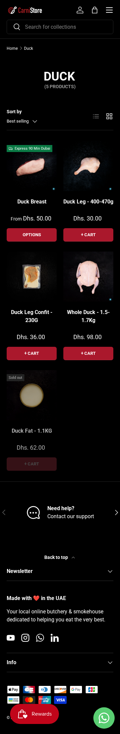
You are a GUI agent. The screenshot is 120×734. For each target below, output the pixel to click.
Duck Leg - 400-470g (88, 201)
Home (12, 48)
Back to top (56, 557)
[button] (94, 10)
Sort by (14, 111)
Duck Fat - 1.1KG (32, 431)
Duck (28, 48)
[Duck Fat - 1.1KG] (32, 395)
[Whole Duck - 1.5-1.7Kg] (88, 277)
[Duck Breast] (32, 166)
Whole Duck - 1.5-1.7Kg (88, 316)
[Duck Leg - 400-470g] (88, 166)
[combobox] (60, 27)
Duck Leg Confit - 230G (31, 316)
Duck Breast (31, 201)
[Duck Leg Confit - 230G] (32, 277)
